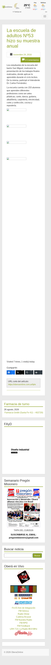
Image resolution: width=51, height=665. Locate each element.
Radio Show (23, 614)
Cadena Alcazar (23, 617)
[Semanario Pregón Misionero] (23, 508)
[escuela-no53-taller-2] (16, 131)
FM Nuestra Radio (23, 620)
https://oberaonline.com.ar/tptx (22, 384)
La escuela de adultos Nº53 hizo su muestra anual (23, 38)
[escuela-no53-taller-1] (16, 115)
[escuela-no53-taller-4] (16, 256)
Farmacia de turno (16, 404)
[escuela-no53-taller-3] (16, 147)
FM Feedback (23, 626)
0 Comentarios (32, 60)
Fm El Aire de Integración (23, 608)
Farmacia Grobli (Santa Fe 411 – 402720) (24, 412)
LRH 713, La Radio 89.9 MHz (23, 629)
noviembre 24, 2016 (22, 54)
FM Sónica (24, 611)
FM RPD (23, 623)
